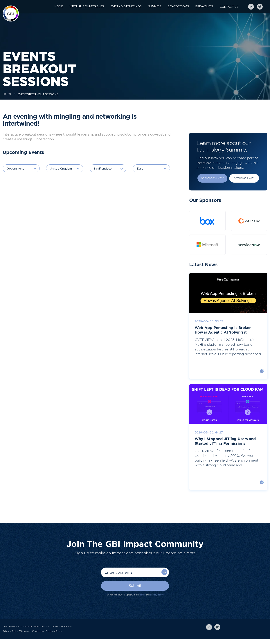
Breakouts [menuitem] (204, 6)
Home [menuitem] (59, 6)
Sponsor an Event (212, 178)
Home (7, 94)
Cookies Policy (54, 631)
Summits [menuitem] (154, 6)
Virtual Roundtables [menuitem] (87, 6)
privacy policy (156, 595)
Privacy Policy (10, 631)
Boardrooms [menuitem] (178, 6)
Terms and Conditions (32, 631)
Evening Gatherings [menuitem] (126, 6)
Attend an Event (244, 178)
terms (142, 595)
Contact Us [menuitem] (229, 7)
